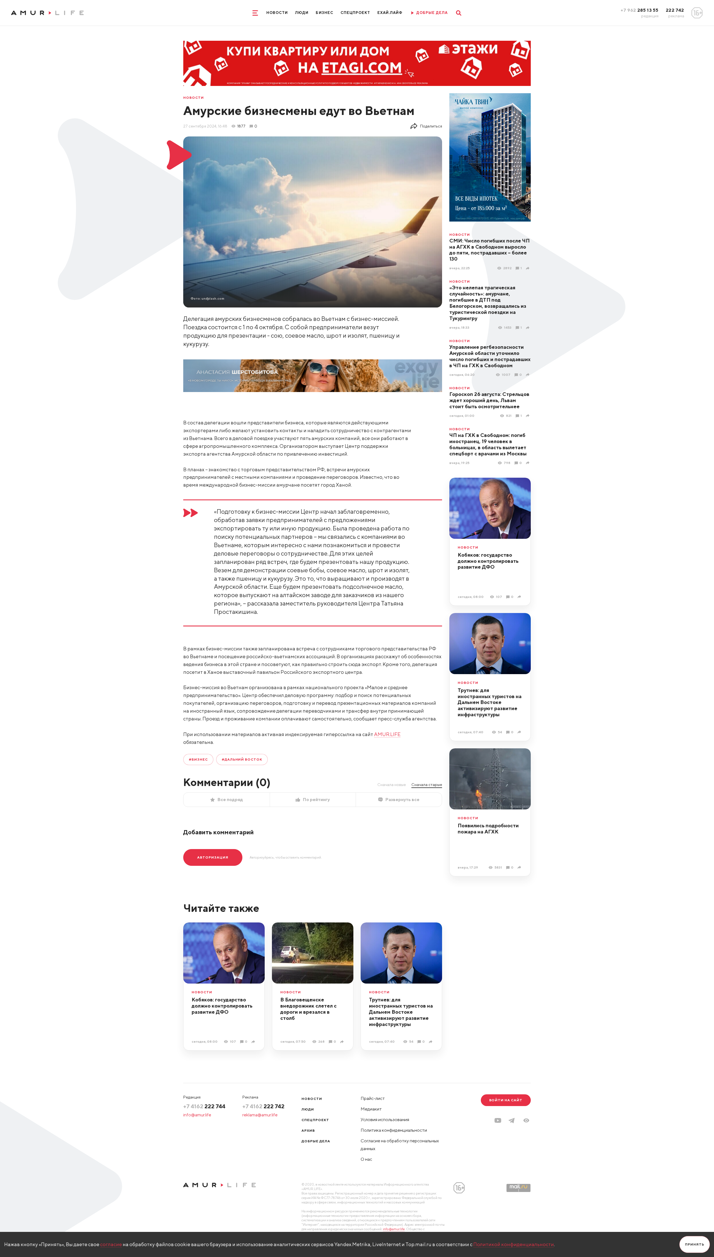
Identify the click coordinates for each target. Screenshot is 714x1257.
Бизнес (324, 13)
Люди (301, 13)
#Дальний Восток (242, 759)
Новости (277, 13)
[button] (526, 1120)
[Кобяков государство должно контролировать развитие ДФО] (520, 596)
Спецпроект (355, 13)
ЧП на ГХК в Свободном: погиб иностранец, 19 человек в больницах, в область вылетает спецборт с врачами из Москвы (488, 444)
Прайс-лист (373, 1098)
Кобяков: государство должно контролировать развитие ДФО (488, 561)
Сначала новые (391, 784)
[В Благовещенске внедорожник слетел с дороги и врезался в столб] (342, 1041)
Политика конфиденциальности (394, 1130)
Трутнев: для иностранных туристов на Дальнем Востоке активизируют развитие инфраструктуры (490, 702)
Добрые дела (315, 1141)
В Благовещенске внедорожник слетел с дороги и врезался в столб (308, 1009)
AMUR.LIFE (387, 734)
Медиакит (371, 1109)
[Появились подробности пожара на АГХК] (520, 867)
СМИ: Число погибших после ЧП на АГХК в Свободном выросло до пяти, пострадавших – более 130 (489, 250)
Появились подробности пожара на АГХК (488, 829)
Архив (308, 1130)
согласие (111, 1244)
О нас (366, 1159)
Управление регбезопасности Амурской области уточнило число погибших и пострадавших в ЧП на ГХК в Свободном (489, 356)
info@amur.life (197, 1114)
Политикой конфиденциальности (513, 1244)
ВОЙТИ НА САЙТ (505, 1100)
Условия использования (385, 1119)
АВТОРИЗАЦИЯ (212, 857)
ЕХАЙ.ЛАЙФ (389, 13)
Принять (694, 1244)
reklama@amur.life (260, 1114)
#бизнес (198, 759)
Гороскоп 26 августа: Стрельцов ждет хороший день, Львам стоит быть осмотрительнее (489, 400)
